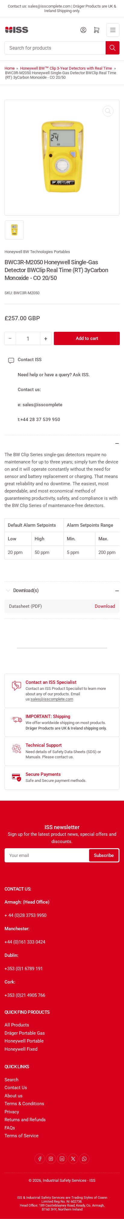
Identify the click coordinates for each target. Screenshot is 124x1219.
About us (14, 1096)
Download (105, 606)
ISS (92, 1180)
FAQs (10, 1128)
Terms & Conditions (24, 1103)
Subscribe (104, 855)
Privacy (12, 1112)
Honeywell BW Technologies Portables (37, 251)
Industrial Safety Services (64, 1180)
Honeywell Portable (24, 1041)
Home (10, 68)
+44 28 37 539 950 (40, 419)
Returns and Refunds (25, 1119)
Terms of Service (22, 1135)
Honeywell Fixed (21, 1049)
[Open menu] (112, 30)
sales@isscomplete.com (52, 699)
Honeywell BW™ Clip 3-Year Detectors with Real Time (66, 68)
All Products (17, 1025)
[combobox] (62, 47)
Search (11, 1079)
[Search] (112, 47)
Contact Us (16, 1087)
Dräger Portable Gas (25, 1033)
